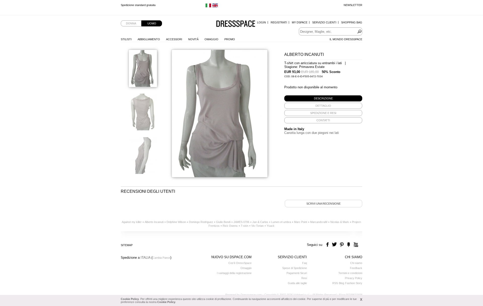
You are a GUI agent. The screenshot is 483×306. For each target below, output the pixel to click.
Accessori (174, 39)
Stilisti (126, 39)
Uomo (151, 23)
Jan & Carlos (260, 221)
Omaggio (211, 39)
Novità (193, 39)
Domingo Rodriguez (201, 221)
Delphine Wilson (176, 221)
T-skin (244, 225)
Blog (341, 283)
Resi (304, 278)
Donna (131, 23)
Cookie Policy (130, 298)
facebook (328, 244)
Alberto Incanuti (154, 221)
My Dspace (299, 22)
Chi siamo (356, 262)
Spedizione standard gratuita (138, 6)
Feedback (356, 268)
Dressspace (235, 24)
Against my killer (132, 221)
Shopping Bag (351, 22)
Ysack (270, 225)
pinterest (341, 244)
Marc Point (300, 221)
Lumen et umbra (281, 221)
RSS (335, 283)
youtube (355, 244)
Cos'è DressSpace (240, 262)
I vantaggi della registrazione (234, 273)
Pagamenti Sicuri (297, 273)
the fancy (348, 244)
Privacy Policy (353, 278)
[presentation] (323, 98)
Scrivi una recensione (323, 203)
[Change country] (208, 6)
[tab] (323, 98)
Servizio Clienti (324, 22)
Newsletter (353, 5)
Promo (229, 39)
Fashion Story (353, 283)
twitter (335, 244)
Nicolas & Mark (339, 221)
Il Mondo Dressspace (346, 39)
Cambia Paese (161, 257)
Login (261, 22)
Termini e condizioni (350, 273)
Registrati (279, 22)
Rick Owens (230, 225)
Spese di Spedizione (294, 268)
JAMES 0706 (241, 221)
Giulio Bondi (223, 221)
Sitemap (127, 245)
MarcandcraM (318, 221)
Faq (304, 262)
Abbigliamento (149, 39)
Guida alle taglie (297, 283)
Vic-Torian (257, 225)
